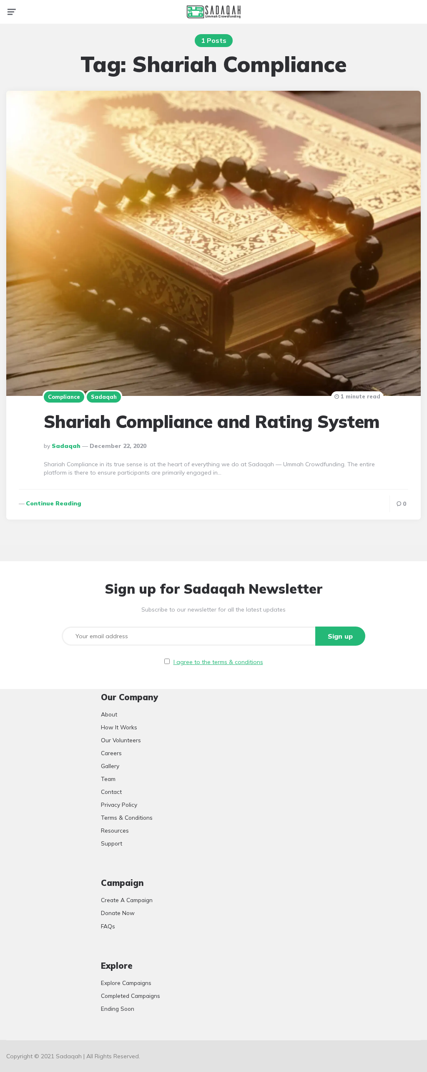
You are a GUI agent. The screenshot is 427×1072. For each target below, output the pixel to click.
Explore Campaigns (126, 982)
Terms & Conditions (127, 817)
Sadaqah (104, 396)
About (109, 714)
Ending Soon (117, 1008)
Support (111, 843)
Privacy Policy (119, 804)
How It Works (119, 727)
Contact (111, 791)
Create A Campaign (127, 899)
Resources (115, 830)
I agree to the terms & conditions (218, 662)
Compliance (64, 396)
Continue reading (53, 503)
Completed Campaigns (130, 995)
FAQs (108, 926)
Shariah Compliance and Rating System (212, 421)
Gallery (110, 765)
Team (108, 778)
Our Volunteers (121, 740)
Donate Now (118, 912)
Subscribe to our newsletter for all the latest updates (213, 609)
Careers (111, 752)
